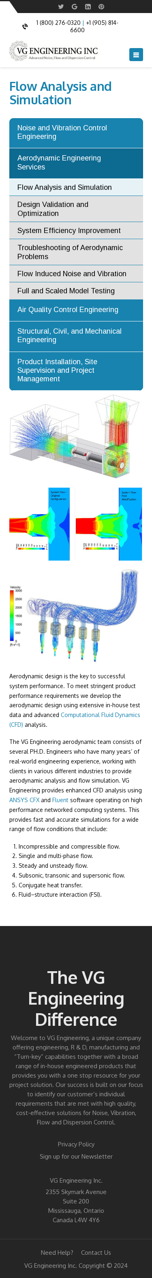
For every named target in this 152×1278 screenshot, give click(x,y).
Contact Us (96, 1252)
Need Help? (57, 1252)
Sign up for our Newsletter (76, 1156)
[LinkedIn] (88, 6)
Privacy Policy (76, 1144)
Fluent (60, 799)
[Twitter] (61, 6)
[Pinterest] (101, 6)
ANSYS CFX (24, 799)
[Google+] (74, 6)
